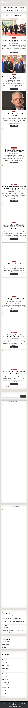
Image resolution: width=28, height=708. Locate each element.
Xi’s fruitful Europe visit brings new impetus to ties (14, 372)
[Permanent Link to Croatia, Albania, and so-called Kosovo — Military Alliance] (14, 285)
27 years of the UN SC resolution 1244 (11, 618)
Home (5, 7)
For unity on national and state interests (12, 615)
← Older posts (5, 386)
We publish (10, 7)
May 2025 (4, 673)
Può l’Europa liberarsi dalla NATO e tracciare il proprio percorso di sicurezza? (14, 226)
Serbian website (18, 10)
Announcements (6, 641)
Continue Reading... (14, 52)
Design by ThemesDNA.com (14, 706)
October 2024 (5, 687)
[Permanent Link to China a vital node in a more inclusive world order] (14, 27)
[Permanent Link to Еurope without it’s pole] (14, 250)
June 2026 (4, 657)
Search (3, 394)
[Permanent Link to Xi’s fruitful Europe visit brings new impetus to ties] (14, 359)
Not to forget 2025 (19, 7)
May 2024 (4, 696)
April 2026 (4, 662)
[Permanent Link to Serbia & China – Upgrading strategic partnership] (14, 64)
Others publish (9, 10)
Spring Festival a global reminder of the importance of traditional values (14, 335)
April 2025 (4, 676)
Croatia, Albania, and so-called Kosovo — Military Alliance (14, 299)
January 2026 (5, 668)
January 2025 (5, 685)
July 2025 (4, 671)
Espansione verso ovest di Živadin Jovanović (14, 114)
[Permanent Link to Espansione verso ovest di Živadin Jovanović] (14, 100)
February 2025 (5, 682)
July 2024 (4, 690)
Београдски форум (11, 43)
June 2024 (4, 693)
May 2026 (4, 659)
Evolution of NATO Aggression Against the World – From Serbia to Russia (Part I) (14, 188)
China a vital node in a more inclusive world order (14, 41)
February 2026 (5, 665)
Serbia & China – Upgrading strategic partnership (14, 77)
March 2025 (5, 679)
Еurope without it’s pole (14, 263)
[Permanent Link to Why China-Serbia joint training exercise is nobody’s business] (14, 137)
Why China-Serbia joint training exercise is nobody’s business (14, 150)
